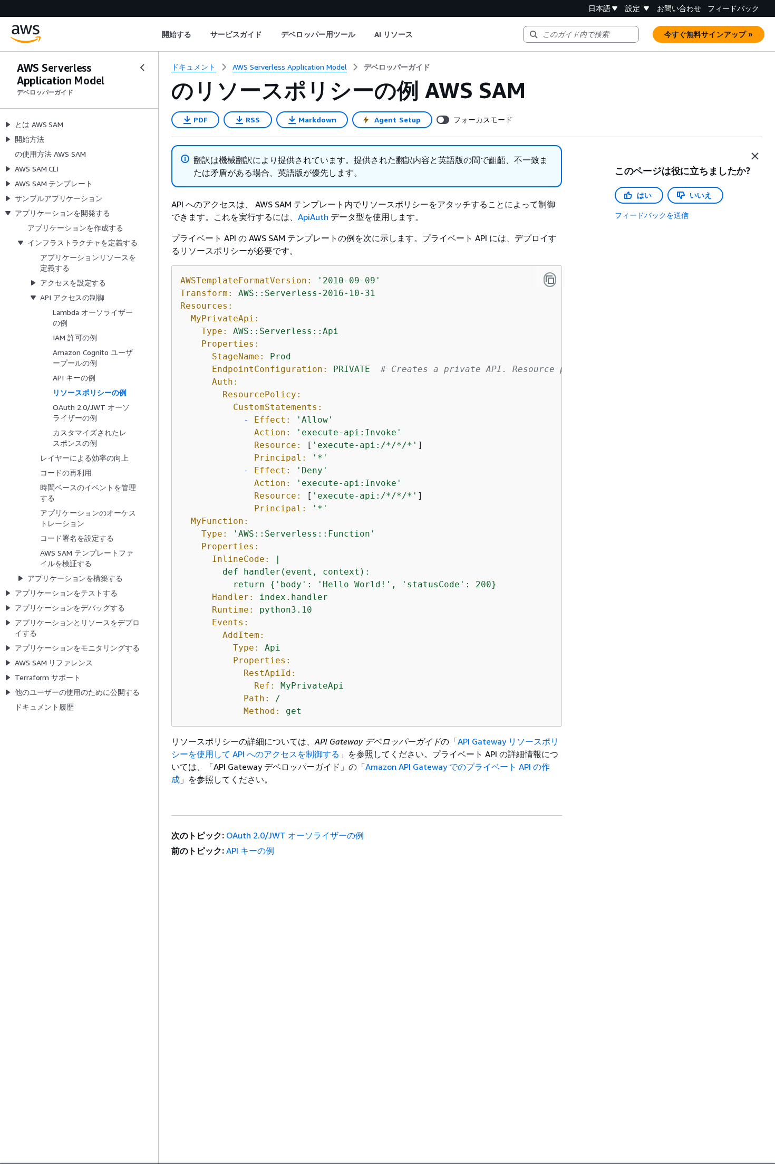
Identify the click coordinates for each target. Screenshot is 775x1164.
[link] (397, 67)
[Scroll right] (421, 34)
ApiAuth (313, 217)
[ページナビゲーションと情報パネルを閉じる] (755, 156)
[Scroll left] (153, 34)
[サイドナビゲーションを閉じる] (142, 67)
